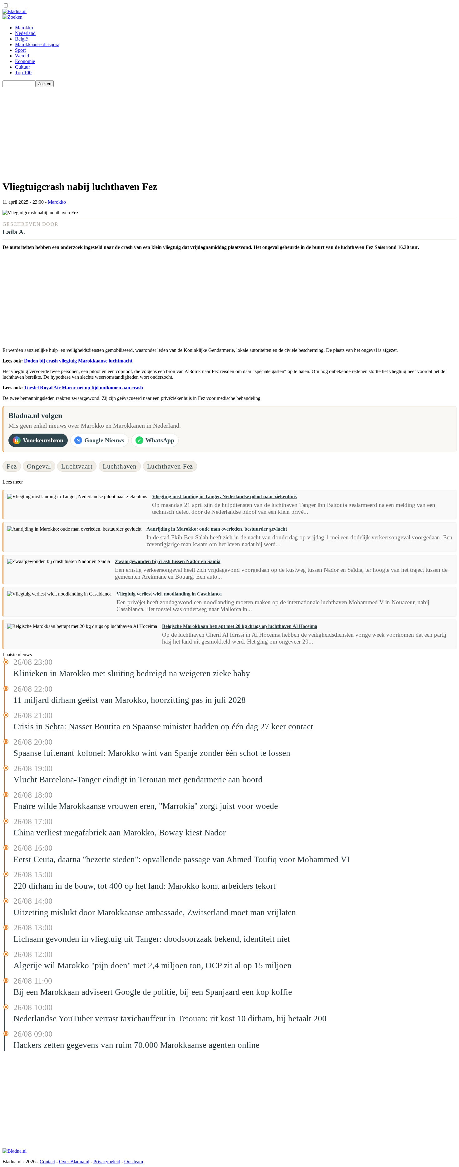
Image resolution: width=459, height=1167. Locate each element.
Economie (25, 61)
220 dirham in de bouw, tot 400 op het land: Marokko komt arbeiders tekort (144, 886)
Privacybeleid (106, 1161)
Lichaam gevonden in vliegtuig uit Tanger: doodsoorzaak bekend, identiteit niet (151, 939)
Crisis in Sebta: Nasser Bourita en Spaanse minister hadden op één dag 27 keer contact (163, 726)
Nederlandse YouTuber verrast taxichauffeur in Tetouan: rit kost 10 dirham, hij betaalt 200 (170, 1018)
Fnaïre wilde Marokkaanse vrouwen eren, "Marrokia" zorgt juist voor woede (145, 806)
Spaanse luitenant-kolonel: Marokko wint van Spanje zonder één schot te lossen (151, 753)
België (21, 38)
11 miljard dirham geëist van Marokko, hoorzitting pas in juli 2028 (129, 700)
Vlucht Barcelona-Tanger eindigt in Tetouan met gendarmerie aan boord (138, 779)
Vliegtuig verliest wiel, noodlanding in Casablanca (169, 593)
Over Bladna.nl (74, 1161)
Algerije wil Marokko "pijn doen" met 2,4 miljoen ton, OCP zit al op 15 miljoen (152, 965)
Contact (47, 1161)
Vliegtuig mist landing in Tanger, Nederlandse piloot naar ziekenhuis (224, 496)
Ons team (133, 1161)
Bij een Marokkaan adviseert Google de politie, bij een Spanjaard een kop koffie (152, 992)
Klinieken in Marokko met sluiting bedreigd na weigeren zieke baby (131, 673)
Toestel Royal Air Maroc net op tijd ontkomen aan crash (83, 387)
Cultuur (22, 67)
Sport (20, 50)
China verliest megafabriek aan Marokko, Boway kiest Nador (119, 832)
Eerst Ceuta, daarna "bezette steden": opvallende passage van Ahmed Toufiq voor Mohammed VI (181, 859)
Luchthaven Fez (170, 466)
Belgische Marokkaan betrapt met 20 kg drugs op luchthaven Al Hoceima (239, 626)
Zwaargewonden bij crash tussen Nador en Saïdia (167, 561)
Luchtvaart (76, 466)
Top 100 (23, 72)
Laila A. (13, 232)
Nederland (25, 33)
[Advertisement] (189, 130)
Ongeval (39, 466)
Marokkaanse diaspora (37, 44)
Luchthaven (120, 466)
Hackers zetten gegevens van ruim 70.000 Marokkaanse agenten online (136, 1045)
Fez (12, 466)
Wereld (22, 55)
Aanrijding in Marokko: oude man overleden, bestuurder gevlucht (216, 529)
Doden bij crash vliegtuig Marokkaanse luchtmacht (78, 360)
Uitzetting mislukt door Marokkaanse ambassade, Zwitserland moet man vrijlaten (154, 912)
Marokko (24, 27)
